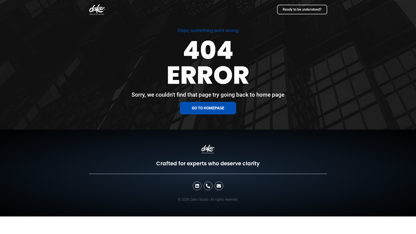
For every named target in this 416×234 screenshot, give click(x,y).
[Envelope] (218, 186)
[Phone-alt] (208, 186)
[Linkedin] (197, 186)
